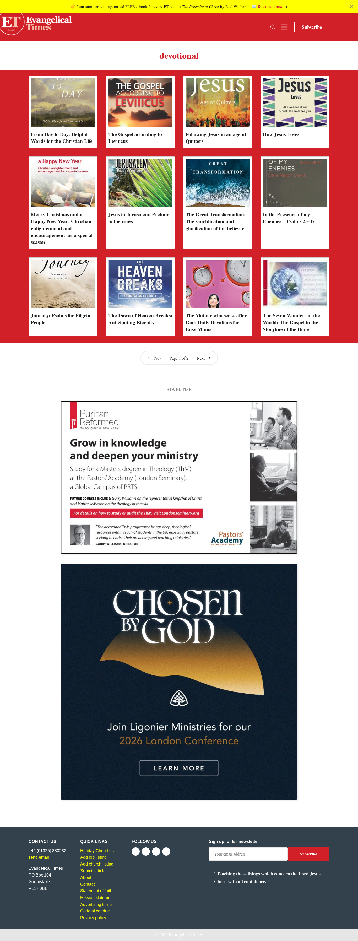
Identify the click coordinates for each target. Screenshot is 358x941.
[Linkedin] (166, 851)
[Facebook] (136, 851)
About (85, 877)
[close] (352, 6)
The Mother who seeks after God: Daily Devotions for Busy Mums (216, 322)
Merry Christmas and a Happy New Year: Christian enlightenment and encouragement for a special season (62, 228)
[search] (273, 27)
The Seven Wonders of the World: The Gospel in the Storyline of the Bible (291, 322)
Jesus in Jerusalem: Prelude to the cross (138, 218)
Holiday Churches (97, 850)
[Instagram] (156, 851)
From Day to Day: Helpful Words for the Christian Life (62, 138)
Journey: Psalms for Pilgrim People (61, 319)
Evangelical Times (186, 935)
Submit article (93, 871)
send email (39, 857)
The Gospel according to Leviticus (135, 138)
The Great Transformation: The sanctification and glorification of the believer (216, 221)
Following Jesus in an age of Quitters (216, 138)
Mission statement (97, 897)
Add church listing (96, 864)
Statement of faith (96, 891)
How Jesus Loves (281, 134)
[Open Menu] (284, 27)
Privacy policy (93, 918)
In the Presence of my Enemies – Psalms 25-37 (289, 218)
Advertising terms (96, 904)
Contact (87, 884)
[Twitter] (146, 851)
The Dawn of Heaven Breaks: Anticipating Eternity (140, 319)
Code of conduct (95, 911)
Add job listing (93, 857)
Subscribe (312, 27)
